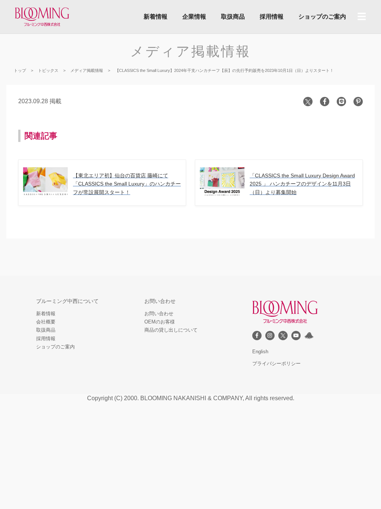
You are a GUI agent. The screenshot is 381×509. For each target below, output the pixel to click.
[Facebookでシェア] (324, 101)
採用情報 (272, 16)
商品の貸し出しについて (171, 330)
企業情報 (194, 16)
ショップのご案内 (322, 16)
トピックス (48, 70)
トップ (20, 70)
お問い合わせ (158, 313)
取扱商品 (233, 16)
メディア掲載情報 (190, 51)
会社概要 (45, 322)
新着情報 (155, 16)
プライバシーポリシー (276, 363)
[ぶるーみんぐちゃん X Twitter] (309, 335)
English (260, 351)
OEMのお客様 (159, 322)
